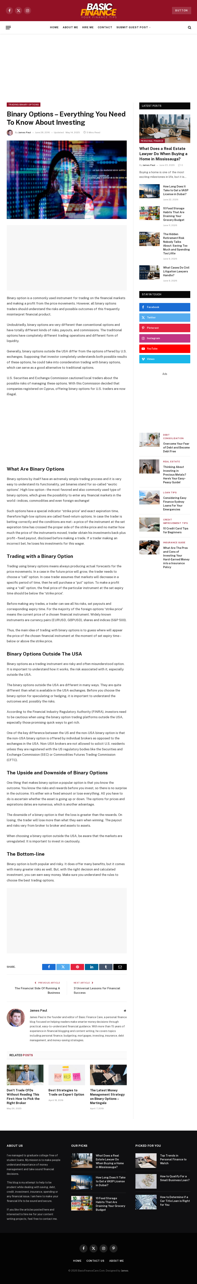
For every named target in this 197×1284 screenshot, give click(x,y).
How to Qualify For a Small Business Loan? (174, 1178)
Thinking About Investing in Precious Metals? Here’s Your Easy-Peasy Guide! (174, 474)
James (124, 1270)
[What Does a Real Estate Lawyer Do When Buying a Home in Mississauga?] (164, 128)
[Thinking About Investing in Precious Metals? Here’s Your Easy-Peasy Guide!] (149, 466)
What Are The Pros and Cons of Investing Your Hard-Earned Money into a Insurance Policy (176, 557)
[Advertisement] (98, 67)
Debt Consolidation (173, 437)
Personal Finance (152, 141)
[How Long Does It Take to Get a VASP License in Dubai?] (149, 191)
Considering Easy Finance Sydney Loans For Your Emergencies (174, 503)
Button (181, 10)
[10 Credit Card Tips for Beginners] (149, 525)
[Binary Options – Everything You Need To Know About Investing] (67, 180)
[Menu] (8, 27)
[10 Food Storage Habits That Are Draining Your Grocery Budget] (149, 213)
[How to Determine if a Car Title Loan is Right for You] (146, 1202)
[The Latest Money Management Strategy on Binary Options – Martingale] (108, 1075)
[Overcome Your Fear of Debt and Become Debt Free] (149, 440)
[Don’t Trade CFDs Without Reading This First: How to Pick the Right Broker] (25, 1075)
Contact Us (95, 1260)
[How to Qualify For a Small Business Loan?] (146, 1181)
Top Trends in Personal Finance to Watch (173, 1159)
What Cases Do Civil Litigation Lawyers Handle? (176, 271)
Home (54, 27)
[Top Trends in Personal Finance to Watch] (146, 1160)
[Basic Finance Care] (98, 10)
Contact (105, 27)
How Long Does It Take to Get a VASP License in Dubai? (175, 190)
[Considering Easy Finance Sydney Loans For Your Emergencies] (149, 497)
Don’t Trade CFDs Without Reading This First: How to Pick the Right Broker (23, 1096)
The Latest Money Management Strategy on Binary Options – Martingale (107, 1096)
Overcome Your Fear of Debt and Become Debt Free (176, 447)
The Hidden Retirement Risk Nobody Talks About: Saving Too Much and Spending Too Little (176, 244)
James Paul (24, 132)
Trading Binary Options (23, 104)
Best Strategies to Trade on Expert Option (66, 1092)
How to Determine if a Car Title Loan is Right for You (175, 1201)
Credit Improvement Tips (175, 521)
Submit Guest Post (132, 27)
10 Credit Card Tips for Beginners (175, 530)
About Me (70, 27)
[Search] (189, 27)
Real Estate (171, 461)
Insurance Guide (174, 542)
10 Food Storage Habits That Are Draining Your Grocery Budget (173, 214)
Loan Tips (170, 492)
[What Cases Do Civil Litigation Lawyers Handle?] (149, 272)
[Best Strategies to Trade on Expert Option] (66, 1075)
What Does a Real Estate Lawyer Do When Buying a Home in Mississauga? (163, 153)
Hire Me (88, 27)
